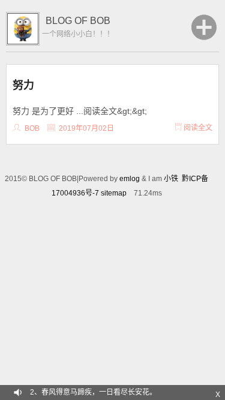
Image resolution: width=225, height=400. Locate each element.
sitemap (114, 193)
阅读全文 (197, 128)
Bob (32, 128)
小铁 (171, 179)
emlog (129, 179)
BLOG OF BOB (78, 21)
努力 (23, 84)
